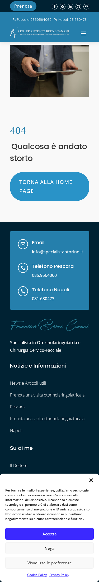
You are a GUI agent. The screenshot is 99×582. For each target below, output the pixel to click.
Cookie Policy (37, 575)
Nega (50, 548)
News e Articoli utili (28, 383)
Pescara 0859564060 (34, 19)
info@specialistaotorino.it (57, 252)
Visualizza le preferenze (49, 562)
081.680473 (43, 299)
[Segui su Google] (62, 6)
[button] (91, 480)
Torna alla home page (45, 186)
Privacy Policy (59, 575)
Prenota (23, 6)
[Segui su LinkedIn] (70, 6)
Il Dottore (18, 465)
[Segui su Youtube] (86, 6)
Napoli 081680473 (72, 19)
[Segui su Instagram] (78, 6)
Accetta (50, 533)
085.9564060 (44, 275)
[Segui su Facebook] (55, 6)
